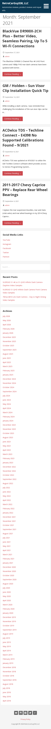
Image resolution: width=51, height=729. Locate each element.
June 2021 (7, 542)
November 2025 (9, 341)
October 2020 (8, 575)
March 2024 (7, 412)
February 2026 (8, 329)
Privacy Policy (25, 719)
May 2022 (7, 496)
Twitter (6, 252)
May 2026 (7, 320)
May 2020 (7, 596)
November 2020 (9, 571)
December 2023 (9, 425)
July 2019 (6, 638)
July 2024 (6, 396)
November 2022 (9, 471)
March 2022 (7, 504)
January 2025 (8, 375)
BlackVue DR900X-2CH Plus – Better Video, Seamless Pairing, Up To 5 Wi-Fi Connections (24, 38)
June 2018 (7, 692)
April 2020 (7, 600)
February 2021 (8, 558)
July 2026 (6, 316)
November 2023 (9, 429)
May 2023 (7, 446)
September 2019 (9, 630)
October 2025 (8, 345)
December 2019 (9, 617)
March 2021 (7, 554)
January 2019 (8, 663)
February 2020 (8, 609)
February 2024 (8, 416)
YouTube (6, 240)
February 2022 (8, 508)
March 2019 (7, 655)
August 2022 (8, 483)
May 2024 (7, 404)
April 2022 (7, 500)
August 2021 (8, 533)
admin (7, 56)
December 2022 (9, 467)
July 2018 (6, 688)
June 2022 (7, 492)
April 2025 (7, 362)
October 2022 (8, 475)
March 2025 (7, 366)
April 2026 (7, 324)
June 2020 (7, 592)
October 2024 (8, 387)
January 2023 (8, 462)
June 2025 (7, 358)
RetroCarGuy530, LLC (15, 3)
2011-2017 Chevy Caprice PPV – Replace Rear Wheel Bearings (25, 189)
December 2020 (9, 567)
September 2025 (9, 350)
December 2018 (9, 667)
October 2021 (8, 525)
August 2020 (8, 584)
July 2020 (6, 588)
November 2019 (9, 621)
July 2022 (6, 487)
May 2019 (7, 646)
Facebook (7, 248)
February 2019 (8, 659)
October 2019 (8, 625)
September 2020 (9, 579)
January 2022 (8, 513)
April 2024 (7, 408)
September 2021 (9, 529)
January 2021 (8, 563)
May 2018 (7, 696)
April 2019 (7, 650)
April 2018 (7, 701)
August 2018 (8, 684)
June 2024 (7, 400)
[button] (47, 4)
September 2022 (9, 479)
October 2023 (8, 433)
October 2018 (8, 676)
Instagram (7, 244)
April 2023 (7, 450)
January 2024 (8, 421)
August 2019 (8, 634)
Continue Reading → (12, 74)
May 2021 (7, 546)
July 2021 (6, 538)
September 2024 (9, 391)
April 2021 (7, 550)
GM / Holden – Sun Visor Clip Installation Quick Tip (25, 88)
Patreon (6, 257)
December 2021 (9, 517)
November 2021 (9, 521)
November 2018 (9, 671)
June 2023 (7, 441)
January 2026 (8, 333)
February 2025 (8, 370)
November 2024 (9, 383)
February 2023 (8, 458)
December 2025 (9, 337)
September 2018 (9, 680)
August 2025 (8, 354)
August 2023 (8, 437)
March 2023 (7, 454)
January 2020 (8, 613)
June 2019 (7, 642)
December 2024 (9, 379)
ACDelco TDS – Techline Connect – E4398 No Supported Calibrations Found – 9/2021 (23, 137)
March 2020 (7, 604)
